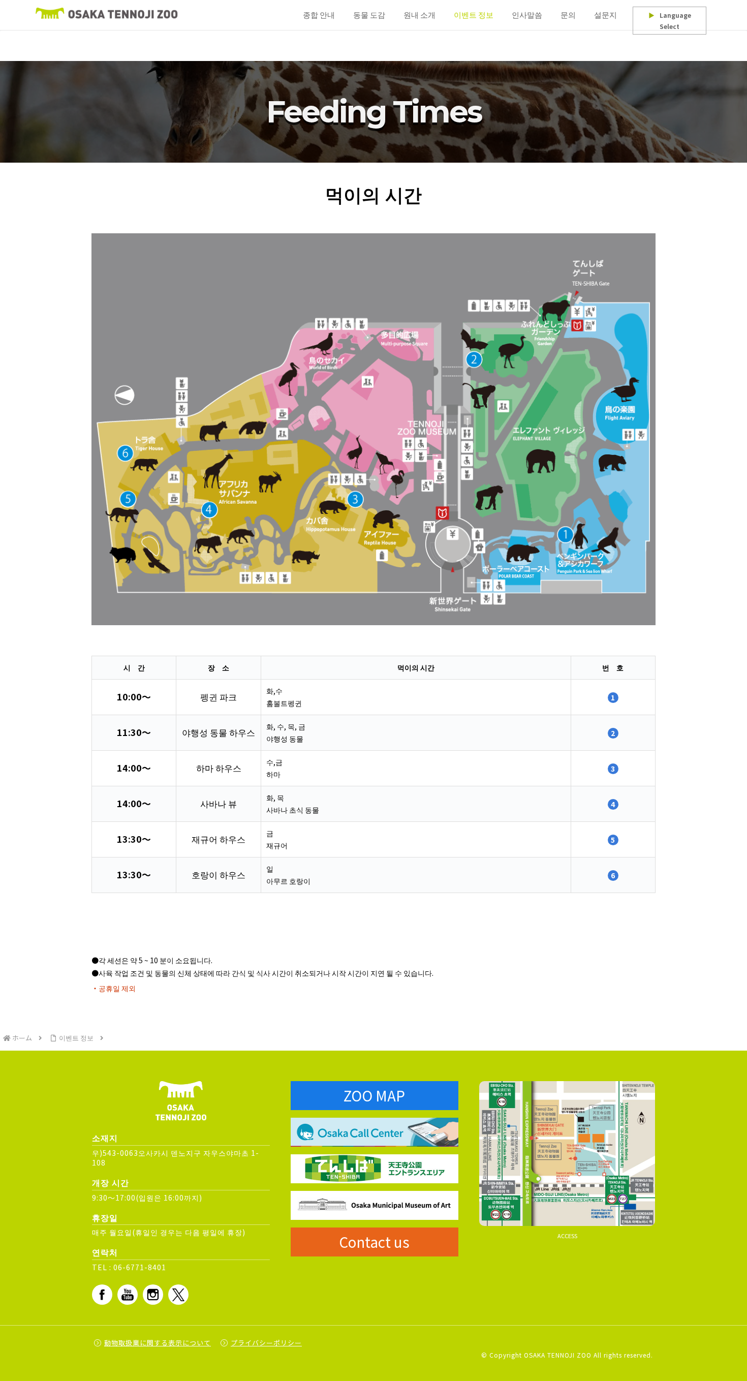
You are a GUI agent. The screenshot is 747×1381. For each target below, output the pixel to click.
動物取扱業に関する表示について (157, 1342)
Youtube (127, 1294)
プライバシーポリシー (266, 1342)
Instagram (153, 1294)
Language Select (669, 20)
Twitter (178, 1294)
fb (102, 1294)
